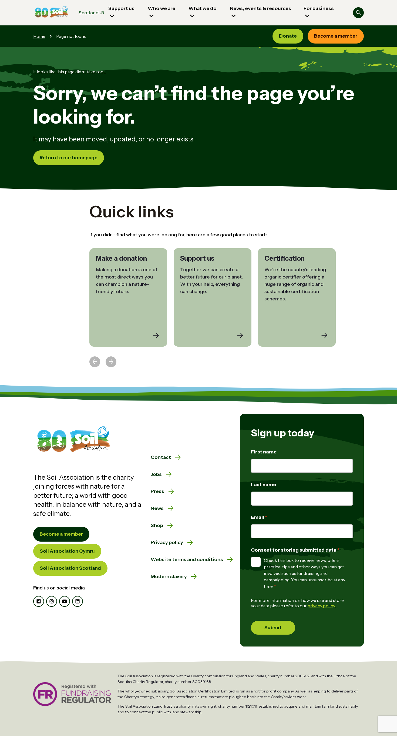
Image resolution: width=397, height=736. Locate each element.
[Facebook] (38, 601)
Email (258, 517)
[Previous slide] (94, 361)
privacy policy (321, 605)
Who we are (161, 8)
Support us (121, 8)
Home (39, 36)
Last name (263, 485)
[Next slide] (111, 361)
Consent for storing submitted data (294, 550)
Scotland (89, 13)
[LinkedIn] (77, 601)
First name (264, 452)
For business (319, 8)
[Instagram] (51, 601)
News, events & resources (260, 8)
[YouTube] (64, 601)
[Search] (358, 12)
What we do (203, 8)
